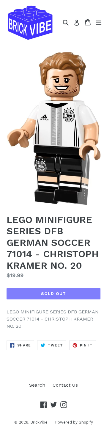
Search (37, 385)
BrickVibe (39, 422)
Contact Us (65, 385)
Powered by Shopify (74, 422)
